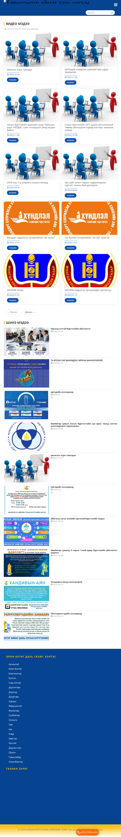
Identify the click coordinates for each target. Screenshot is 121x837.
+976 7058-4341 (89, 832)
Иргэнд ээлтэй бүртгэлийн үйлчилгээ (70, 328)
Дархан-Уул (15, 747)
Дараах (30, 312)
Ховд (11, 733)
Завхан (12, 701)
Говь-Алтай (15, 682)
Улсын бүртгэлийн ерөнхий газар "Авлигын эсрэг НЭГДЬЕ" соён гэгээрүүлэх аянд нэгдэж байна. (31, 127)
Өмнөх (12, 312)
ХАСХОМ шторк (15, 290)
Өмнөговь (14, 710)
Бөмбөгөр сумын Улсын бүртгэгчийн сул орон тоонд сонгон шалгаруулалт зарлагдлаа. (84, 425)
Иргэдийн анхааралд (62, 487)
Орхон (12, 752)
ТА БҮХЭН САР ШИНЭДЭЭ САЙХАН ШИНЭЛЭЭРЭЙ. (77, 360)
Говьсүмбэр (15, 757)
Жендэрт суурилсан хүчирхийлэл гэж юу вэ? (31, 237)
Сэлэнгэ (13, 719)
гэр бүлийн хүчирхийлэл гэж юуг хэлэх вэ (87, 237)
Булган (12, 678)
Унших (12, 80)
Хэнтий (12, 743)
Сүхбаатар (14, 715)
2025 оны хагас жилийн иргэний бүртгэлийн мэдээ (78, 518)
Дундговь (14, 696)
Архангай (14, 664)
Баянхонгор (15, 673)
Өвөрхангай (15, 705)
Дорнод (13, 692)
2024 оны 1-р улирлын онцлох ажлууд (27, 182)
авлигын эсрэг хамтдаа (19, 69)
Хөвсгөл (13, 738)
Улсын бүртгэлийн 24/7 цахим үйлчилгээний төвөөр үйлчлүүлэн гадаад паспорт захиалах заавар (89, 127)
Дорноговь (14, 687)
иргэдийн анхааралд (62, 392)
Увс (10, 729)
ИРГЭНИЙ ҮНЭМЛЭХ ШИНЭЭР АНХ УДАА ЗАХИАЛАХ (86, 71)
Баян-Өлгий (15, 668)
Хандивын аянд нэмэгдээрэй (66, 581)
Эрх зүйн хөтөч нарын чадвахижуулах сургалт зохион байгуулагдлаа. (85, 184)
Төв (10, 724)
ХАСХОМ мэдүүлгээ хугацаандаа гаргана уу (88, 290)
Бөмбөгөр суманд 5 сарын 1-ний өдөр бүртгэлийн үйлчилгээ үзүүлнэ (84, 551)
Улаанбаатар (16, 761)
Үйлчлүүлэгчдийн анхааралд (66, 613)
